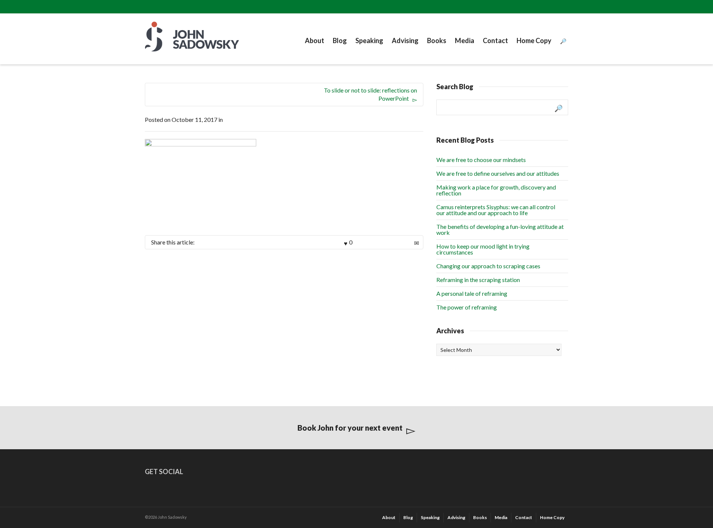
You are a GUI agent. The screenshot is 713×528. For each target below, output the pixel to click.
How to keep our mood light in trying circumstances (483, 249)
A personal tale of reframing (471, 293)
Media (464, 40)
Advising (405, 40)
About (314, 40)
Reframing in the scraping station (478, 279)
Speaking (369, 40)
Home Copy (534, 40)
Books (436, 40)
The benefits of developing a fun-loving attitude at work (500, 229)
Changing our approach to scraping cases (488, 265)
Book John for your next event (350, 427)
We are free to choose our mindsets (481, 159)
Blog (340, 40)
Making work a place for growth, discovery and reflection (496, 190)
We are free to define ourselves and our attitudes (497, 173)
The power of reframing (466, 307)
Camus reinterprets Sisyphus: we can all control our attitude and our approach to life (495, 209)
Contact (495, 40)
